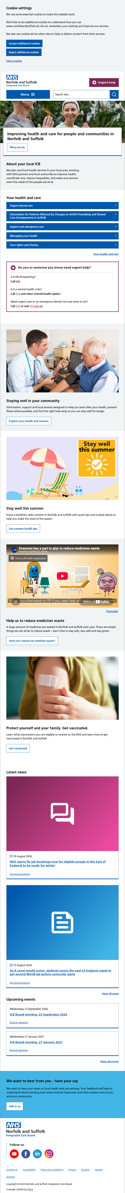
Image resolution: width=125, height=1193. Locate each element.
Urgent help (107, 82)
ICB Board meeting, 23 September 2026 (38, 1014)
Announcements (20, 874)
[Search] (114, 94)
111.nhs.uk (36, 306)
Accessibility (29, 1169)
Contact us (12, 1169)
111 (18, 293)
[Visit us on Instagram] (48, 1153)
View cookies (14, 60)
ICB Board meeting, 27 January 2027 (36, 1042)
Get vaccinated (18, 748)
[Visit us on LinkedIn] (37, 1153)
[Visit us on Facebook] (25, 1153)
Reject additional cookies (24, 52)
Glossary (10, 1176)
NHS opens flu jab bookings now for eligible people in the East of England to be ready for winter (58, 863)
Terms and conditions (52, 1169)
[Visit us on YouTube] (14, 1153)
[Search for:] (81, 94)
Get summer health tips (23, 528)
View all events (109, 1061)
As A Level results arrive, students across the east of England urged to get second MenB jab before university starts (60, 972)
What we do (17, 147)
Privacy (72, 1169)
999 (18, 281)
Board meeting (19, 1022)
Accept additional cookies (24, 43)
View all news (110, 993)
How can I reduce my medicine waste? (32, 640)
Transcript (112, 611)
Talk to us (14, 1106)
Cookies (85, 1169)
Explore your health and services (29, 421)
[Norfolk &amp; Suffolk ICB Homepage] (21, 81)
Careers (99, 1169)
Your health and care (106, 254)
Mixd (30, 1189)
